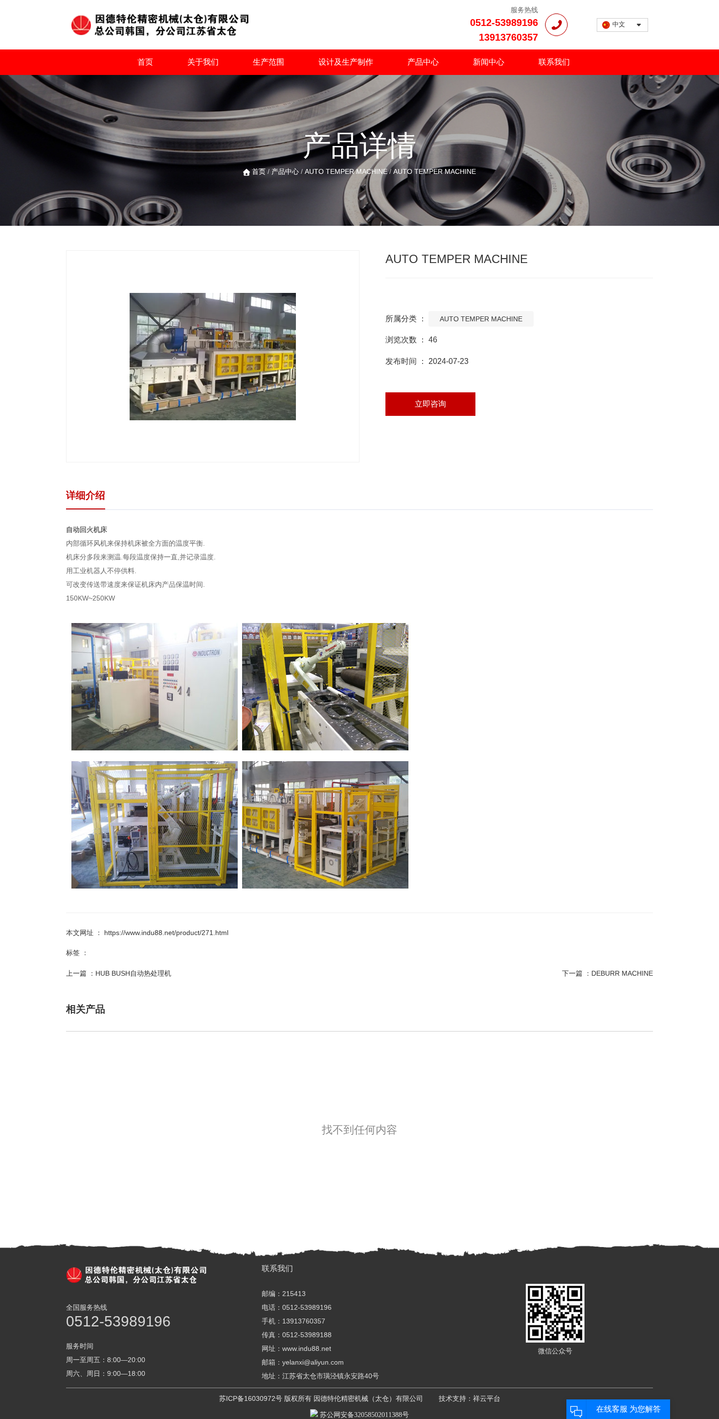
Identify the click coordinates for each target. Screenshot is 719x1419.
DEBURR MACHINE (622, 973)
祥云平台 (486, 1398)
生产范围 (268, 62)
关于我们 (203, 62)
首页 (145, 62)
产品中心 (423, 62)
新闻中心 (488, 62)
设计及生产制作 (345, 62)
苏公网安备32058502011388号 (363, 1415)
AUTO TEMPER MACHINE (346, 171)
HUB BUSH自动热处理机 (133, 973)
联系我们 (554, 62)
